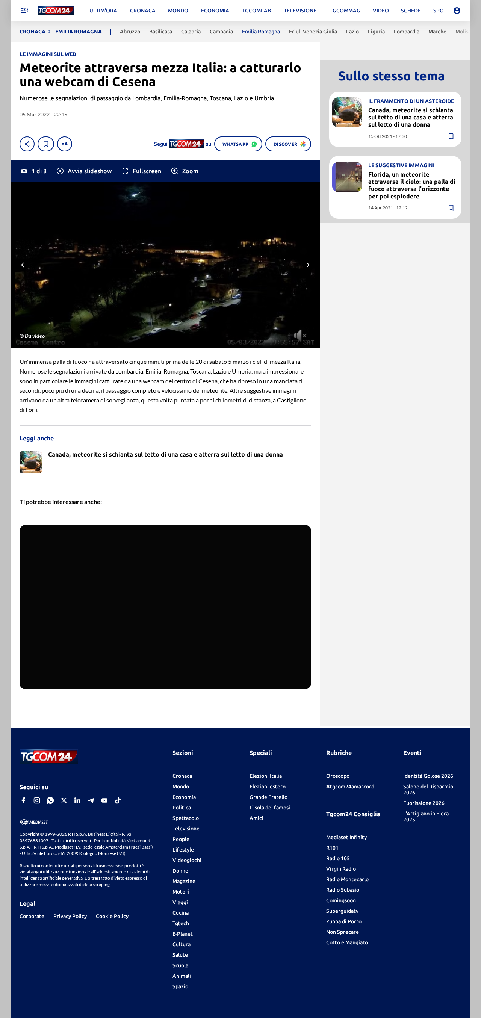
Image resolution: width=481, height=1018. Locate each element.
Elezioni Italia (266, 776)
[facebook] (23, 800)
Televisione (186, 829)
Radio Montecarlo (347, 879)
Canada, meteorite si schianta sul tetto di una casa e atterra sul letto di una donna (410, 116)
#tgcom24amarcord (350, 787)
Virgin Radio (341, 869)
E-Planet (182, 934)
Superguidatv (342, 911)
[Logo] (56, 10)
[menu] (24, 10)
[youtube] (104, 800)
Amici (256, 818)
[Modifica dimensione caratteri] (64, 143)
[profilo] (456, 10)
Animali (181, 976)
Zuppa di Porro (344, 921)
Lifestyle (183, 850)
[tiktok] (118, 800)
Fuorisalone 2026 (424, 803)
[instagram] (37, 800)
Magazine (183, 881)
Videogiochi (186, 860)
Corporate (32, 916)
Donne (180, 871)
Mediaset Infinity (346, 837)
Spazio (180, 986)
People (180, 839)
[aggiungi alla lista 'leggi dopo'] (46, 143)
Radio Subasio (342, 890)
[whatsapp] (50, 800)
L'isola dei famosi (270, 808)
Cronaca (182, 776)
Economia (184, 797)
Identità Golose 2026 (428, 776)
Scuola (180, 965)
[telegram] (91, 800)
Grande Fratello (268, 797)
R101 (332, 848)
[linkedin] (77, 800)
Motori (180, 892)
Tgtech (180, 923)
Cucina (180, 913)
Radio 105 (338, 858)
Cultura (181, 944)
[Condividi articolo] (27, 143)
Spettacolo (185, 818)
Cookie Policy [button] (112, 916)
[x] (64, 800)
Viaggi (180, 902)
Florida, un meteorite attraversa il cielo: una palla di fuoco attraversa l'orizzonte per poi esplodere (411, 185)
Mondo (180, 787)
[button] (84, 170)
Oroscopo (337, 776)
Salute (180, 955)
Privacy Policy (70, 916)
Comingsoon (341, 900)
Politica (181, 808)
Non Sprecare (342, 932)
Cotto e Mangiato (347, 942)
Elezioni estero (268, 787)
